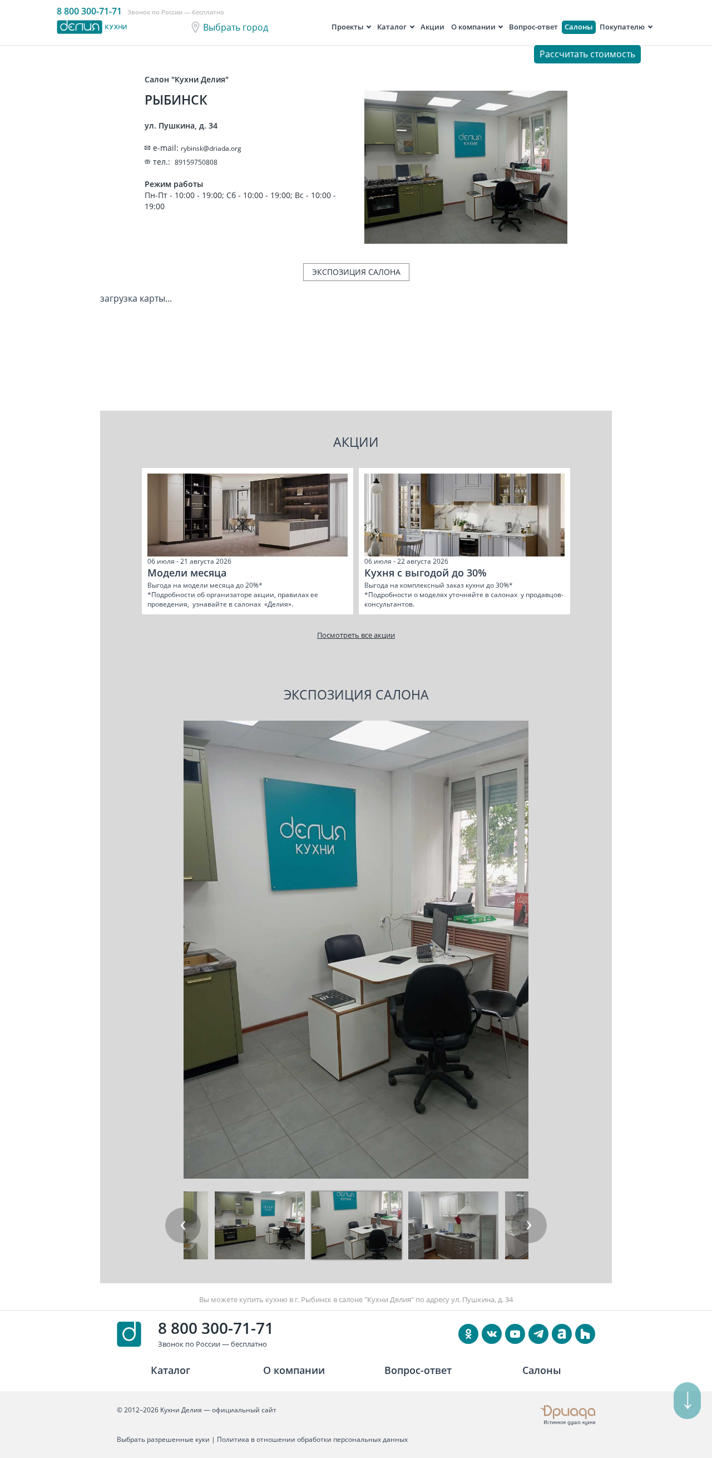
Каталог (392, 27)
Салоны (579, 27)
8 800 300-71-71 (216, 1327)
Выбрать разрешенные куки (163, 1439)
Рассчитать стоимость (587, 54)
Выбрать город (235, 27)
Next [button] (529, 1225)
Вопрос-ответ (533, 27)
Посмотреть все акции (356, 635)
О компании (473, 27)
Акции (432, 27)
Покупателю (622, 27)
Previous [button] (183, 1225)
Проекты (348, 27)
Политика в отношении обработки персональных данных (312, 1439)
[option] (247, 541)
